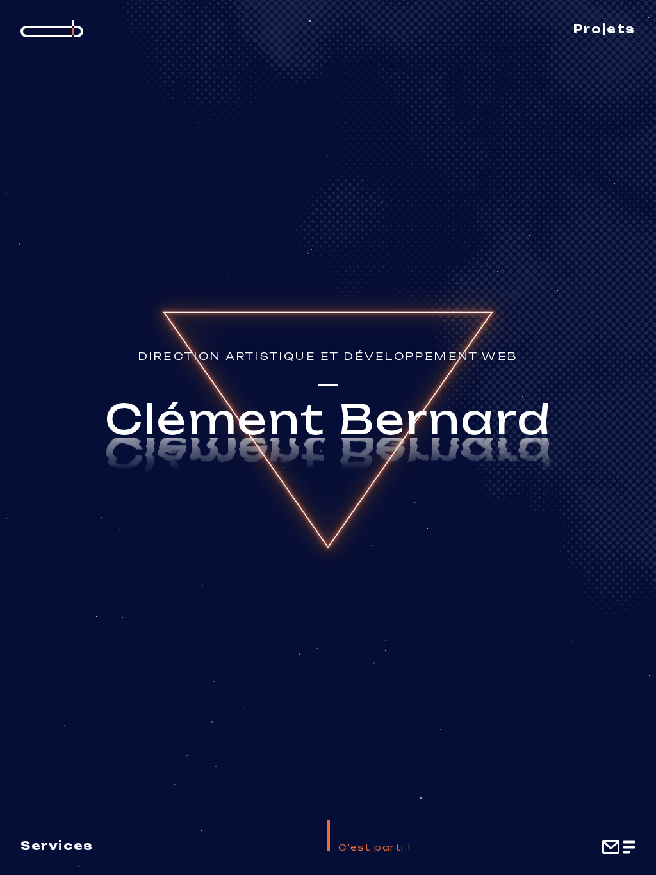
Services (57, 845)
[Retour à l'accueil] (51, 28)
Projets (604, 29)
